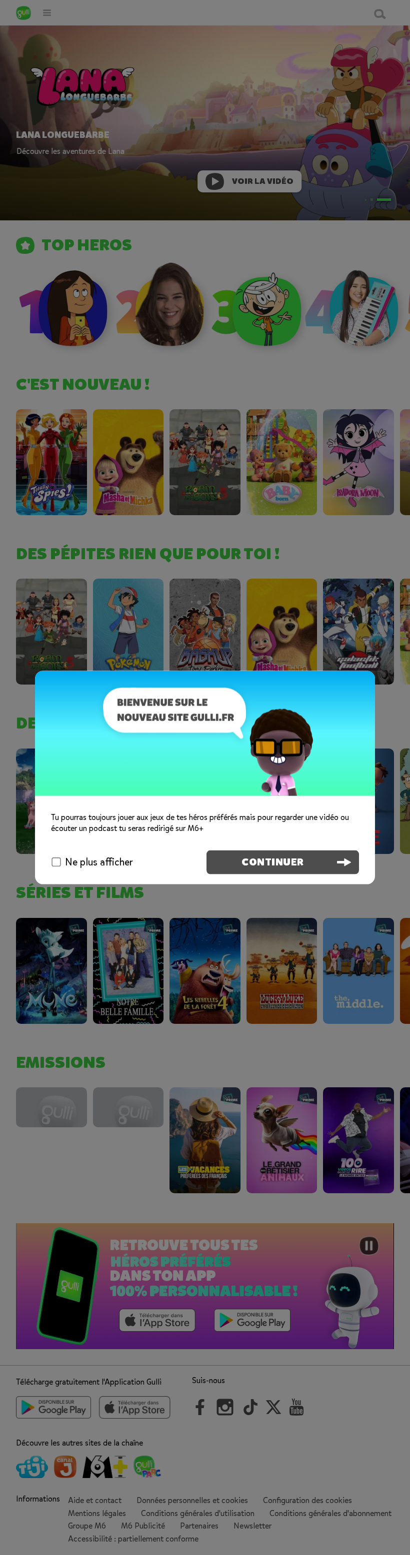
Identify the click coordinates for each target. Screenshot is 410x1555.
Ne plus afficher (99, 861)
